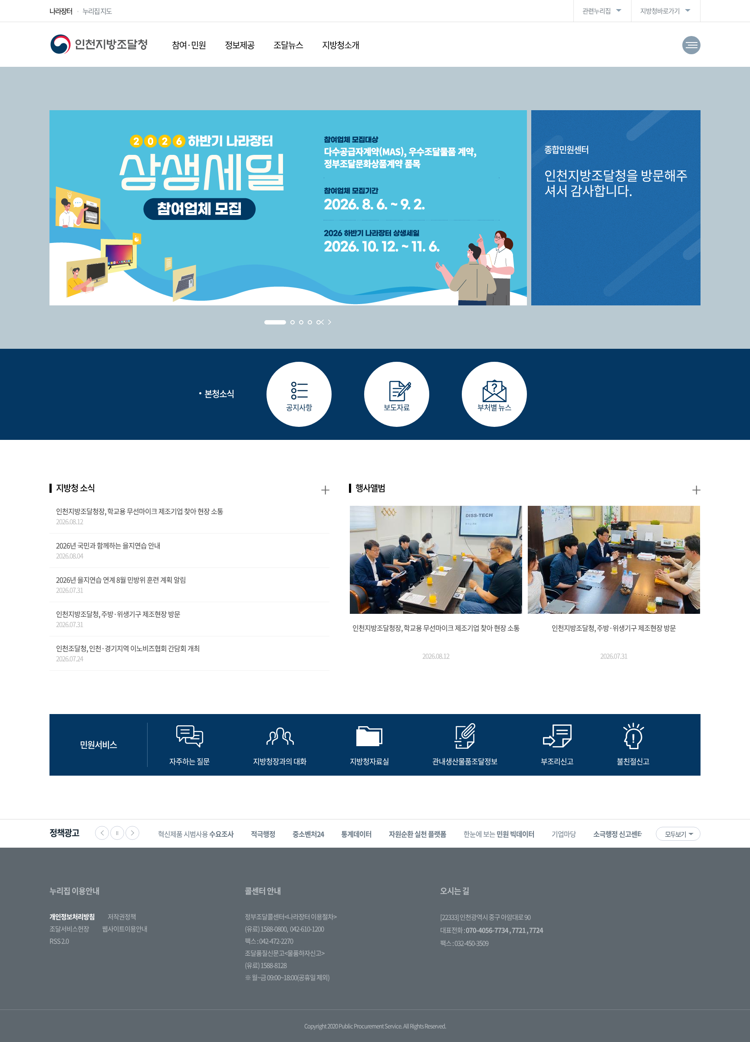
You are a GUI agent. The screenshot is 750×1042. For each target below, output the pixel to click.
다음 (132, 833)
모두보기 (675, 834)
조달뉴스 (288, 45)
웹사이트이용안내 (124, 929)
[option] (195, 833)
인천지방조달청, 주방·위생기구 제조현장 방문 (118, 614)
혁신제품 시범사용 (196, 834)
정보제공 (239, 45)
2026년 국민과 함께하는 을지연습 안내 (108, 545)
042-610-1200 (307, 929)
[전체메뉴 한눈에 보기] (691, 45)
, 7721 (517, 930)
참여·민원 (189, 45)
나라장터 (60, 11)
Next (329, 322)
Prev (322, 322)
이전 (102, 833)
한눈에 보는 (499, 834)
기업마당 (564, 834)
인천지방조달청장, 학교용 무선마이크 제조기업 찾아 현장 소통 (139, 511)
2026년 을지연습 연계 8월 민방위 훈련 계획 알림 (121, 579)
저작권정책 (122, 916)
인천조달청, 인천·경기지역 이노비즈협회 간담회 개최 (128, 648)
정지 (117, 833)
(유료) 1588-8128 (265, 965)
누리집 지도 (97, 11)
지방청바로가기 (660, 11)
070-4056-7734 (487, 930)
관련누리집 (596, 11)
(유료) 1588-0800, (266, 929)
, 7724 (534, 930)
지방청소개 (340, 45)
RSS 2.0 (59, 941)
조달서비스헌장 (69, 929)
